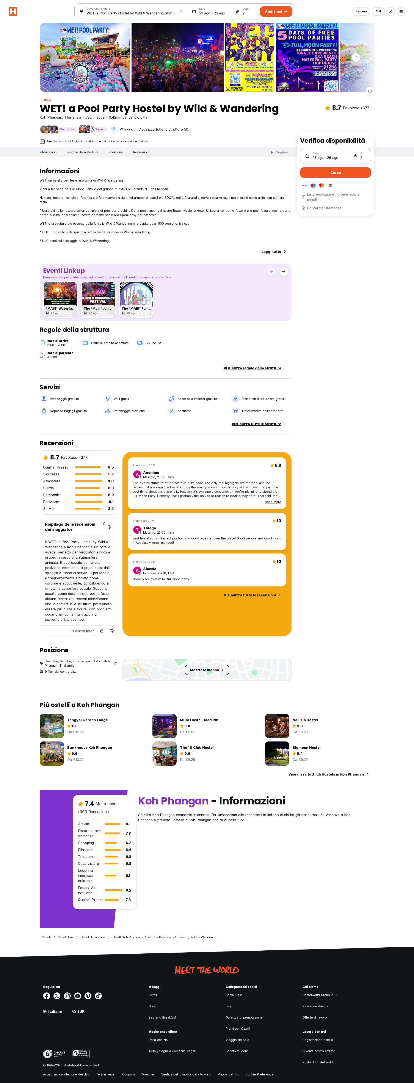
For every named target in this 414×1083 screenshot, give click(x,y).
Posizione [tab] (116, 152)
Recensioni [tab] (141, 152)
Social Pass (234, 995)
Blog (229, 1006)
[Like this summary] (101, 631)
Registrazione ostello (318, 1040)
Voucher (148, 1074)
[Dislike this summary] (112, 631)
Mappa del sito (228, 1074)
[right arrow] (283, 271)
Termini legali (105, 1074)
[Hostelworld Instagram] (67, 995)
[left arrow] (271, 271)
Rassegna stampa (315, 1006)
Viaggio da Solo (237, 1040)
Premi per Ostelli (238, 1028)
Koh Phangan (51, 117)
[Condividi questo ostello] (370, 91)
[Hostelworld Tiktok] (98, 995)
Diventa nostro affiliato (319, 1051)
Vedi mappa (95, 117)
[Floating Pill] (356, 57)
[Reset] (181, 11)
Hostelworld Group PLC (320, 995)
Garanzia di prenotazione (244, 1017)
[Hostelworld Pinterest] (88, 995)
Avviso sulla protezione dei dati (66, 1074)
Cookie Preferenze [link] (259, 1074)
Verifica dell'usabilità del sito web (186, 1074)
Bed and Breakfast (162, 1017)
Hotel (153, 1006)
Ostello (46, 100)
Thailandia (72, 117)
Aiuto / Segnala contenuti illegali (172, 1051)
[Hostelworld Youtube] (77, 995)
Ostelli (153, 995)
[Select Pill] (390, 11)
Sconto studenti (237, 1051)
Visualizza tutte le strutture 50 (163, 129)
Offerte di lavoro (315, 1017)
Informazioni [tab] (48, 152)
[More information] (109, 527)
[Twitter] (56, 995)
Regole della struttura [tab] (82, 152)
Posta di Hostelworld (318, 1062)
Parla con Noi (158, 1040)
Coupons (128, 1074)
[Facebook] (46, 995)
